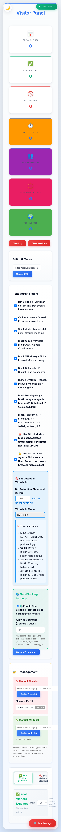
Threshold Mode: (25, 509)
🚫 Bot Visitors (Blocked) (43, 778)
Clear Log (17, 243)
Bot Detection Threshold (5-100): (30, 491)
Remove (40, 707)
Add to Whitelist (29, 733)
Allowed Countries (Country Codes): (26, 621)
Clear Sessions (39, 243)
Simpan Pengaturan (26, 652)
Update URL (22, 274)
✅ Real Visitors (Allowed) (23, 778)
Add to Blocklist (29, 694)
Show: (32, 803)
